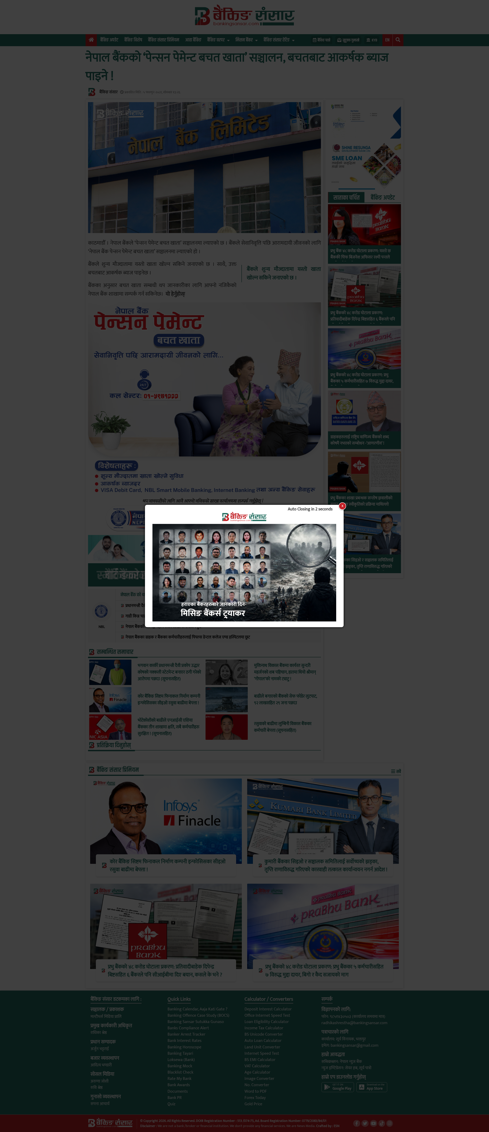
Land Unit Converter (262, 1047)
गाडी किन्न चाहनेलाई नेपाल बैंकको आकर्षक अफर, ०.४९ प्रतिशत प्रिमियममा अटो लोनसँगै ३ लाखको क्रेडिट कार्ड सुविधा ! (210, 616)
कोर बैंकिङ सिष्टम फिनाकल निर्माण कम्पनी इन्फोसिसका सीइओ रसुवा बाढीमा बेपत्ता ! (169, 699)
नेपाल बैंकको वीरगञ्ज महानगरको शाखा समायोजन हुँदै (163, 627)
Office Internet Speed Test (267, 1015)
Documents (178, 1091)
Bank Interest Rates (185, 1040)
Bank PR (175, 1097)
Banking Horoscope (184, 1047)
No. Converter (256, 1084)
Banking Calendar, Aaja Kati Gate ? (197, 1009)
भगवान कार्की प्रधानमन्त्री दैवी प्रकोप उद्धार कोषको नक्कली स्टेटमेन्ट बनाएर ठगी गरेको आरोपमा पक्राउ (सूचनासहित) (169, 672)
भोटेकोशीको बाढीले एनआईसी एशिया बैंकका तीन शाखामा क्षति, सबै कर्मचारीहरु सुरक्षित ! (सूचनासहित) (168, 727)
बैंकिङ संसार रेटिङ (277, 40)
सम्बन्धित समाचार (115, 652)
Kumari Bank (337, 551)
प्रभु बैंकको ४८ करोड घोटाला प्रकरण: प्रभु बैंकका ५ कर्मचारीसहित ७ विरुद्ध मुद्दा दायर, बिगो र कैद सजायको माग (361, 381)
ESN (336, 1126)
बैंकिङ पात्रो (324, 40)
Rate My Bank (179, 1078)
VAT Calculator (257, 1066)
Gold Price (253, 1104)
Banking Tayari (180, 1053)
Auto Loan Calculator (263, 1040)
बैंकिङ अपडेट (109, 40)
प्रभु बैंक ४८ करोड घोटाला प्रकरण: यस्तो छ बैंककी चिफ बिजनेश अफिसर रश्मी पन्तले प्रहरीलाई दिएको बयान (360, 257)
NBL (102, 627)
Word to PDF (255, 1091)
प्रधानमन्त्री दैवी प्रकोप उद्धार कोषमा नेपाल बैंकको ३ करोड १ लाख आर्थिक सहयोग (183, 606)
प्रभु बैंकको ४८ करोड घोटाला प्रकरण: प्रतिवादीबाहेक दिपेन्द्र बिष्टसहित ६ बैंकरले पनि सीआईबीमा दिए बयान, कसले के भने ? (362, 319)
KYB (374, 40)
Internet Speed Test (261, 1053)
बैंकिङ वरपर (216, 40)
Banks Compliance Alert (188, 1028)
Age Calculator (257, 1072)
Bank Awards (179, 1084)
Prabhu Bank (337, 241)
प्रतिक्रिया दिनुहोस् (114, 745)
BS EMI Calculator (259, 1059)
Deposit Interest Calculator (268, 1009)
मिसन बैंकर (244, 40)
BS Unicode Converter (263, 1034)
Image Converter (259, 1078)
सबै (398, 771)
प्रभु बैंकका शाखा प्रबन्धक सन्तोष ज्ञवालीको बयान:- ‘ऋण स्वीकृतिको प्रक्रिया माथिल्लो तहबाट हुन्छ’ (361, 504)
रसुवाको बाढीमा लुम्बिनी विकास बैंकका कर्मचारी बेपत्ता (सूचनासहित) (282, 727)
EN (387, 40)
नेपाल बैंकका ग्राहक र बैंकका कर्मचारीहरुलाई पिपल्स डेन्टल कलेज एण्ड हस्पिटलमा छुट (187, 637)
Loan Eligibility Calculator (266, 1021)
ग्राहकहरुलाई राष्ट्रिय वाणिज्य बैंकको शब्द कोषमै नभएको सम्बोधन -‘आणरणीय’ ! (359, 440)
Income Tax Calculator (263, 1028)
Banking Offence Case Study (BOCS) (198, 1015)
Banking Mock (180, 1066)
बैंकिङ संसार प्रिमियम (163, 40)
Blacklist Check (180, 1072)
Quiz (171, 1104)
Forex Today (255, 1097)
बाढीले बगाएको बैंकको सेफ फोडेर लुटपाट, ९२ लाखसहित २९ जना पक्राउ (285, 699)
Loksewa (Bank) (181, 1059)
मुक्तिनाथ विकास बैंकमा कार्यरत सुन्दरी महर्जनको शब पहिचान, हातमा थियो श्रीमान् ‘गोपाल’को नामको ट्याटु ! (285, 672)
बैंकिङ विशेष (133, 40)
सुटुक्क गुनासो (351, 40)
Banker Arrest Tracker (186, 1034)
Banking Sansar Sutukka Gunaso (196, 1021)
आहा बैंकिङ (193, 40)
